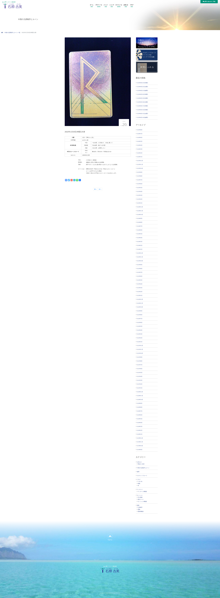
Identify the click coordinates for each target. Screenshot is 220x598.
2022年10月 (140, 307)
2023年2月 (139, 291)
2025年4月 (139, 191)
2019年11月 (140, 441)
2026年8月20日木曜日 (142, 94)
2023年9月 (139, 264)
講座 (138, 505)
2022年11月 (140, 303)
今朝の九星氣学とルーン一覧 (12, 32)
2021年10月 (140, 353)
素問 (138, 471)
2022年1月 (139, 341)
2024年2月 (139, 245)
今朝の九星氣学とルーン (143, 467)
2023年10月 (140, 260)
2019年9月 (139, 449)
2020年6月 (139, 414)
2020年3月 (139, 426)
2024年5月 (139, 233)
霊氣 (139, 509)
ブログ (131, 5)
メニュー (106, 5)
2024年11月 (140, 210)
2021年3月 (139, 380)
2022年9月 (139, 310)
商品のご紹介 (141, 464)
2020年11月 (140, 395)
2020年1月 (139, 434)
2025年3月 (139, 195)
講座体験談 (141, 511)
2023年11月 (140, 257)
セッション (140, 495)
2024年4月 (139, 237)
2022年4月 (139, 330)
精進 (139, 483)
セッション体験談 (142, 501)
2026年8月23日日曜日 (142, 82)
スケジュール (118, 5)
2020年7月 (139, 411)
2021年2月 (139, 384)
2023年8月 (139, 268)
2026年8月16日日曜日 (142, 109)
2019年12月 (140, 438)
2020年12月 (140, 391)
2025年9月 (139, 172)
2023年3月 (139, 287)
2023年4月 (139, 284)
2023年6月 (139, 276)
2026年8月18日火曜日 (142, 102)
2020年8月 (139, 407)
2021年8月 (139, 361)
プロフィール (98, 5)
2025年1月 (139, 203)
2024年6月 (139, 230)
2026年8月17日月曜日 (142, 105)
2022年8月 (139, 314)
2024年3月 (139, 241)
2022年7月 (139, 318)
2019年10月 (140, 445)
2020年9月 (139, 403)
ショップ (111, 5)
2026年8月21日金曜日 (142, 90)
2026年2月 (139, 153)
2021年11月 (140, 349)
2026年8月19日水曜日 (142, 98)
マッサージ (140, 489)
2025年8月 (139, 176)
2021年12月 (140, 345)
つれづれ (140, 481)
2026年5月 (139, 141)
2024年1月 (139, 249)
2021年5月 (139, 372)
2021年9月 (139, 357)
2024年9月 (139, 218)
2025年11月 (140, 164)
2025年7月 (139, 179)
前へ (95, 189)
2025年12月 (140, 160)
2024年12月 (140, 206)
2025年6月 (139, 183)
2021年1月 (139, 387)
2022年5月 (139, 326)
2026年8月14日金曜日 (142, 117)
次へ (100, 189)
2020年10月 (140, 399)
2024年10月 (140, 214)
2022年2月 (139, 337)
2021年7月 (139, 364)
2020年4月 (139, 422)
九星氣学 (140, 507)
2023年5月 (139, 280)
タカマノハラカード (142, 475)
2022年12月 (140, 299)
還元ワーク (141, 499)
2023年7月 (139, 272)
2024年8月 (139, 222)
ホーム (91, 5)
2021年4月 (139, 376)
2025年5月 (139, 187)
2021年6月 (139, 368)
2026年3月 (139, 149)
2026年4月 (139, 145)
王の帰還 (140, 497)
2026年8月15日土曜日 (142, 113)
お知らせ (126, 5)
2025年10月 (140, 168)
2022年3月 (139, 334)
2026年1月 (139, 156)
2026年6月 (139, 137)
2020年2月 (139, 430)
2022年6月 (139, 322)
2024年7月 (139, 226)
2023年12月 (140, 253)
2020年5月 (139, 418)
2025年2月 (139, 199)
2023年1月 (139, 295)
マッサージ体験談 (142, 491)
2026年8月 (139, 129)
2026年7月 (139, 133)
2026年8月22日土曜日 (142, 86)
